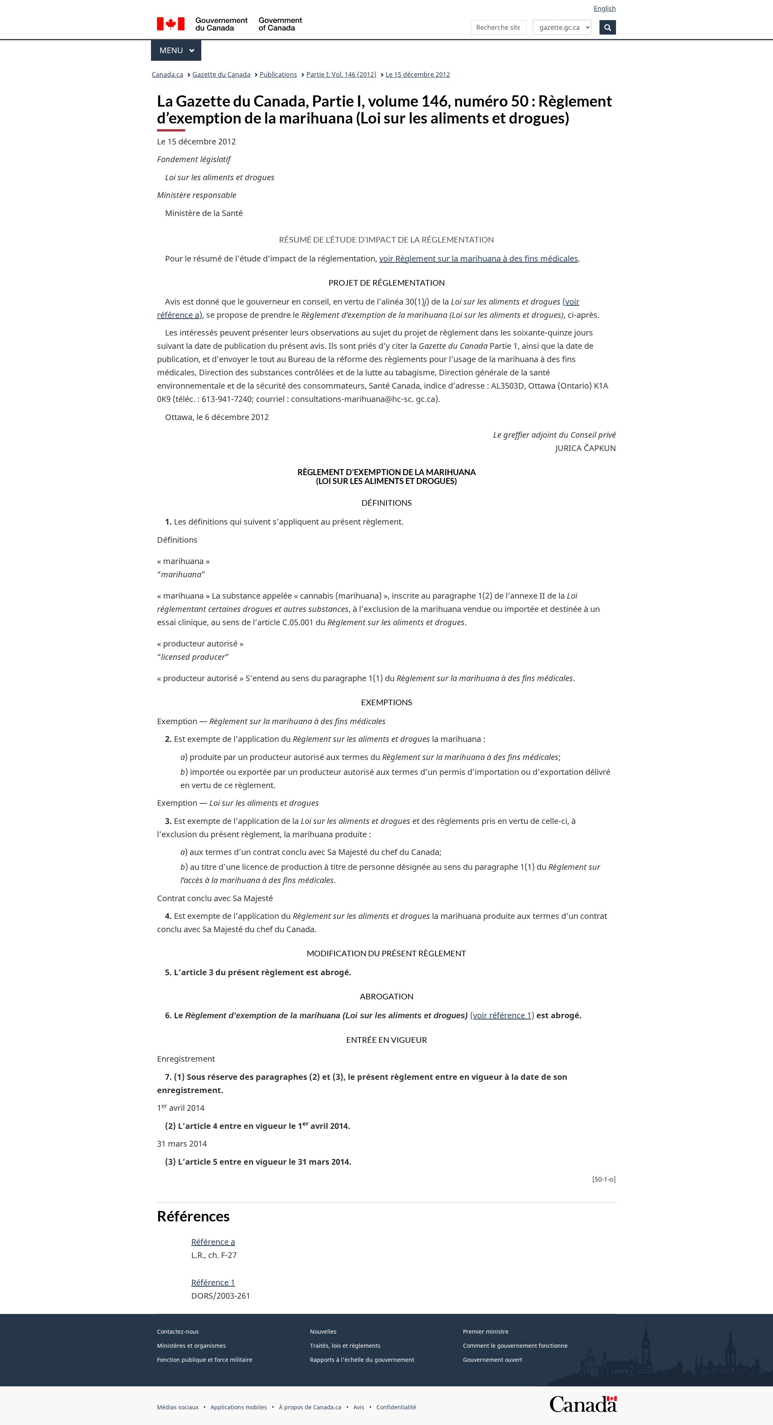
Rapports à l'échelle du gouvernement (362, 1359)
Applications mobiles (239, 1407)
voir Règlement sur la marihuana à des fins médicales (478, 258)
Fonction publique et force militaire (204, 1359)
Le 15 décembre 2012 (418, 74)
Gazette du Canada (221, 74)
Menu (180, 50)
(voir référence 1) (502, 1015)
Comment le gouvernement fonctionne (515, 1345)
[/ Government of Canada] (229, 25)
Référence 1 (213, 1282)
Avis (358, 1407)
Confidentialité (396, 1407)
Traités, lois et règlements (345, 1345)
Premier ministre (485, 1331)
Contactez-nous (178, 1331)
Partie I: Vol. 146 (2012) (341, 74)
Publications (278, 74)
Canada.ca (167, 74)
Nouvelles (323, 1331)
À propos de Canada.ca (310, 1407)
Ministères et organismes (191, 1345)
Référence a (213, 1241)
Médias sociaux (177, 1407)
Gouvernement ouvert (492, 1359)
